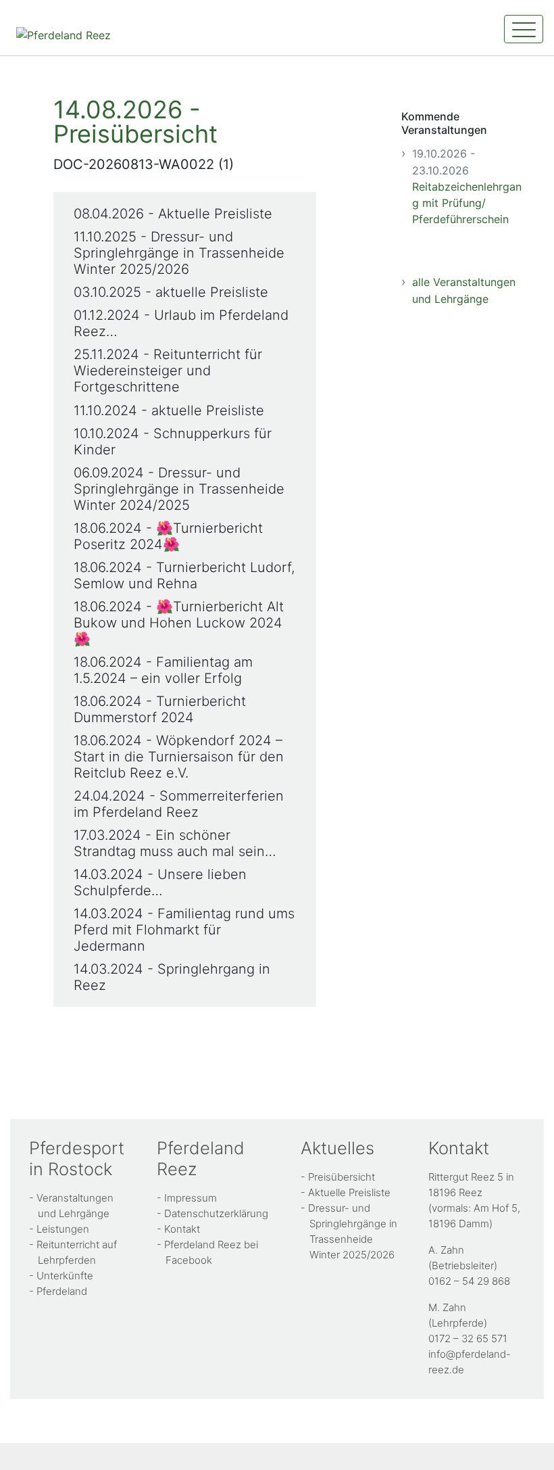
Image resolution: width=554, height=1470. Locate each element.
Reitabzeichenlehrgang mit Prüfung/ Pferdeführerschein (467, 203)
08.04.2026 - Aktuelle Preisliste (173, 214)
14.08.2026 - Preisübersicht (135, 122)
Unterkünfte (64, 1275)
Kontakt (182, 1229)
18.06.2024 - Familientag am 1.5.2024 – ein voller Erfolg (163, 670)
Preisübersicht (341, 1176)
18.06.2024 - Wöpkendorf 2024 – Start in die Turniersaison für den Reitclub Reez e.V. (179, 756)
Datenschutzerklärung (216, 1213)
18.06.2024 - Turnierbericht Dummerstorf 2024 (160, 709)
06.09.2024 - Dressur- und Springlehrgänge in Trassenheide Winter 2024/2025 (179, 489)
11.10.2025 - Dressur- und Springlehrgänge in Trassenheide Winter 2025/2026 (179, 253)
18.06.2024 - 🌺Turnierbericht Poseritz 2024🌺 (168, 536)
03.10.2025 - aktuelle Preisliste (171, 292)
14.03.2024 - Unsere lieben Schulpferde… (160, 882)
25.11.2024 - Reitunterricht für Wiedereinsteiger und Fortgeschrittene (168, 370)
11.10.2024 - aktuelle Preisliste (169, 410)
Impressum (190, 1197)
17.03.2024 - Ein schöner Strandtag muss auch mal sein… (175, 843)
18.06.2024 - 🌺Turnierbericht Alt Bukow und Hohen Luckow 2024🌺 (179, 622)
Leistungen (62, 1229)
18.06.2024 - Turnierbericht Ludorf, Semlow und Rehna (184, 575)
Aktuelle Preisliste (349, 1192)
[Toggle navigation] (523, 29)
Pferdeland (61, 1291)
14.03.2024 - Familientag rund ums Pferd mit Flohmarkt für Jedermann (184, 929)
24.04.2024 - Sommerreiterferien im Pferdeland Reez (179, 804)
